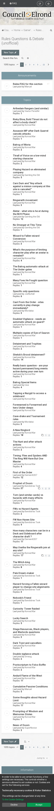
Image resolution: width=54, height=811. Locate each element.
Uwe (27, 385)
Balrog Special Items (24, 382)
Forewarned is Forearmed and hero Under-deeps (30, 406)
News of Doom (21, 725)
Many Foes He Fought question (30, 280)
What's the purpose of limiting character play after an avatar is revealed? (30, 252)
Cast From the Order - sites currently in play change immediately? (28, 305)
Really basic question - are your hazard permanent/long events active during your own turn (30, 368)
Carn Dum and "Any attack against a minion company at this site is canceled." (31, 186)
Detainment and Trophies (27, 343)
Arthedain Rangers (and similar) (31, 108)
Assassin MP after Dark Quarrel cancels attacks (30, 132)
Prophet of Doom (23, 483)
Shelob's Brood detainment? (29, 354)
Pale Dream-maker (23, 573)
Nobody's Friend (22, 597)
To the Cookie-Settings (13, 799)
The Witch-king (21, 562)
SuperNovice (31, 728)
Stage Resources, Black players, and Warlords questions (31, 631)
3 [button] (29, 65)
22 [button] (44, 65)
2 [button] (25, 65)
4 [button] (33, 65)
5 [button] (37, 65)
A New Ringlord (21, 430)
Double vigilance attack (26, 653)
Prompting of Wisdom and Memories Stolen (28, 713)
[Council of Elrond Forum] (27, 16)
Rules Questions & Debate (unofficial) (23, 41)
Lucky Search (20, 618)
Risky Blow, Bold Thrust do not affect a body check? (30, 121)
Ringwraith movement (25, 200)
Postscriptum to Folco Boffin (29, 664)
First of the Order (22, 472)
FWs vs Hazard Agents (25, 508)
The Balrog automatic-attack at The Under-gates (30, 268)
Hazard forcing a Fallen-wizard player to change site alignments (31, 585)
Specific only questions (26, 291)
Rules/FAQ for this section (27, 83)
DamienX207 (31, 475)
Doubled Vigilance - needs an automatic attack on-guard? (29, 320)
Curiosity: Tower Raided (26, 608)
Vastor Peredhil (32, 111)
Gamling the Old (32, 175)
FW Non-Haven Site (23, 519)
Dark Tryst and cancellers (27, 642)
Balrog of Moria (21, 144)
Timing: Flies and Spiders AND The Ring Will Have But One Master (30, 458)
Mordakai (29, 311)
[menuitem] (13, 3)
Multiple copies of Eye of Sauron (31, 332)
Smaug (28, 656)
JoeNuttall (29, 294)
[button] (17, 64)
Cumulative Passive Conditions (30, 686)
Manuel (28, 86)
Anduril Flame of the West (27, 675)
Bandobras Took (32, 486)
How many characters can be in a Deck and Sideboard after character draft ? (31, 533)
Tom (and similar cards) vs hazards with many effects (28, 496)
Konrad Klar (30, 125)
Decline (14, 805)
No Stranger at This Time (27, 224)
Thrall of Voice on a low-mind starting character (29, 157)
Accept (39, 805)
